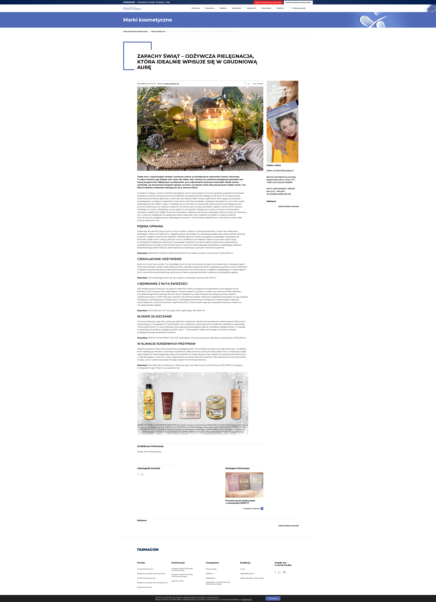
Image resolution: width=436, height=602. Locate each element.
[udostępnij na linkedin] (248, 83)
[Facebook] (275, 572)
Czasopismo (209, 8)
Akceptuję (273, 598)
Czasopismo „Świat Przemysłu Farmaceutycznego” (218, 583)
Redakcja (280, 8)
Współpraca (210, 578)
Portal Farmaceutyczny (146, 578)
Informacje (196, 8)
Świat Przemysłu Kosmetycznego (298, 2)
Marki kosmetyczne (158, 31)
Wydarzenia (236, 8)
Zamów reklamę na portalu (288, 206)
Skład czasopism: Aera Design (252, 578)
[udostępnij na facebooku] (245, 83)
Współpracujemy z (247, 573)
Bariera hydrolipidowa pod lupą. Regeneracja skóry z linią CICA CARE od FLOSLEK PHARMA (281, 179)
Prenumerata (266, 8)
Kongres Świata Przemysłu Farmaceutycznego (182, 575)
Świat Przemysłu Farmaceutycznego (268, 2)
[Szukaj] (290, 8)
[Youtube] (284, 572)
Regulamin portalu (144, 587)
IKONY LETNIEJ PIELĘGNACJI (280, 171)
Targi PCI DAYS (177, 581)
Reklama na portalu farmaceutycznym (152, 583)
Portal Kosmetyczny (145, 569)
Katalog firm (251, 8)
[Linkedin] (279, 572)
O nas (242, 569)
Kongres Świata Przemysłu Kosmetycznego (182, 569)
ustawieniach (247, 599)
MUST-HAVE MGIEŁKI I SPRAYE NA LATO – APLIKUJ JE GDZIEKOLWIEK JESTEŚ (281, 191)
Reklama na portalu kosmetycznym (151, 573)
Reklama (223, 8)
